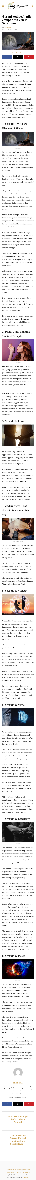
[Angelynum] (17, 6)
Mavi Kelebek (7, 27)
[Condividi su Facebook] (7, 57)
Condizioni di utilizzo (22, 1172)
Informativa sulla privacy (13, 1169)
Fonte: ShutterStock (18, 52)
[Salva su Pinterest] (29, 57)
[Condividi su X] (18, 57)
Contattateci (10, 1172)
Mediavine (25, 1177)
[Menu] (3, 6)
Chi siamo (27, 1169)
